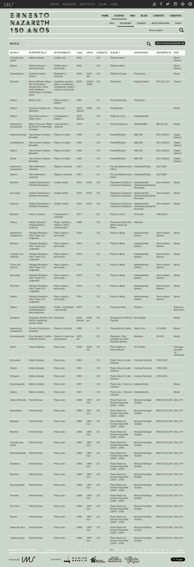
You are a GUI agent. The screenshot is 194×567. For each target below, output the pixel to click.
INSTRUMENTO (62, 52)
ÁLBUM (114, 52)
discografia (125, 23)
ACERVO (119, 15)
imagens (141, 23)
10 (94, 550)
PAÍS (176, 52)
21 (157, 550)
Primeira (51, 550)
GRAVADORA (141, 52)
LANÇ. (80, 52)
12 (105, 550)
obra (112, 23)
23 (168, 550)
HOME (105, 15)
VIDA (132, 15)
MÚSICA (14, 52)
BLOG (144, 15)
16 (128, 550)
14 (117, 550)
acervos (69, 4)
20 (151, 550)
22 (162, 550)
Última (180, 550)
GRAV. (90, 52)
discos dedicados (161, 23)
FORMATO (102, 52)
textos (178, 23)
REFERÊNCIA (163, 52)
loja (102, 4)
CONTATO (158, 15)
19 (145, 550)
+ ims (114, 4)
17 (134, 550)
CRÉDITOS (175, 15)
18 (139, 550)
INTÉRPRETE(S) (37, 52)
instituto (87, 4)
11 (100, 550)
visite (54, 4)
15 (122, 550)
